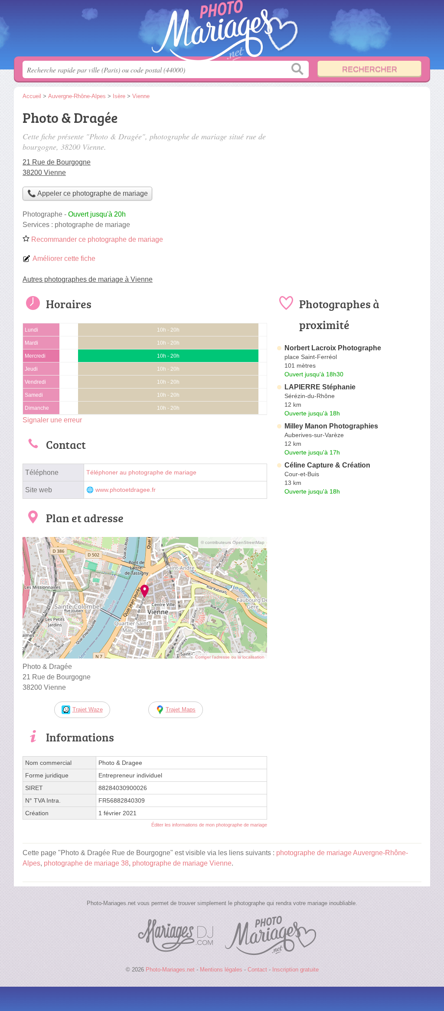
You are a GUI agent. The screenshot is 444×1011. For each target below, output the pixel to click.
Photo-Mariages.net (222, 31)
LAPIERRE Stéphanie (320, 387)
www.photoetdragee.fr (125, 490)
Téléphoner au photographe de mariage (141, 472)
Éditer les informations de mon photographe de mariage (209, 824)
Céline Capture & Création (327, 465)
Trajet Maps (181, 709)
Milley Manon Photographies (331, 426)
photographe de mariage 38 (86, 863)
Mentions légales (221, 969)
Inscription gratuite (295, 969)
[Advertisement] (348, 700)
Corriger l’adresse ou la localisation (229, 657)
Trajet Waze (87, 709)
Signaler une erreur (52, 420)
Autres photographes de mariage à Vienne (88, 279)
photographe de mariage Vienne (182, 863)
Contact (257, 969)
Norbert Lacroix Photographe (332, 348)
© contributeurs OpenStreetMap (232, 542)
